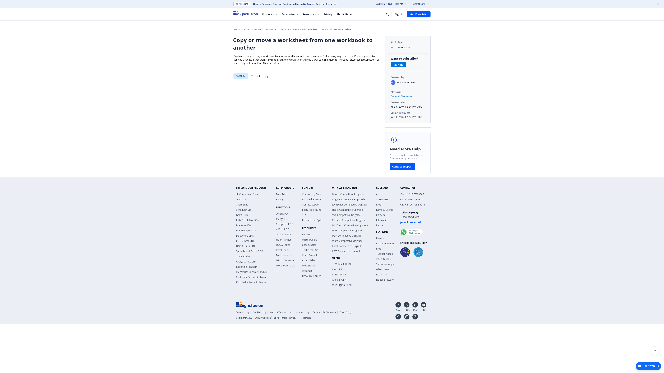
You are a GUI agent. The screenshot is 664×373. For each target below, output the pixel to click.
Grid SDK (241, 199)
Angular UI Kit (339, 279)
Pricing (328, 14)
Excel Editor (282, 250)
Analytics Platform (246, 261)
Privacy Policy (242, 312)
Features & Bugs (311, 209)
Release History (385, 279)
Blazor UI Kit (339, 274)
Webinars (307, 270)
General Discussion (265, 29)
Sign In (399, 14)
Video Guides (383, 259)
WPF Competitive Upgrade (347, 230)
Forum (247, 29)
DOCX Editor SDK (246, 246)
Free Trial (281, 194)
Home (236, 29)
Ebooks (306, 234)
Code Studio (243, 256)
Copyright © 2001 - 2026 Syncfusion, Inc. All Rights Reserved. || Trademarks (273, 317)
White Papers (309, 239)
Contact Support (402, 166)
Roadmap (381, 274)
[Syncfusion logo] (246, 13)
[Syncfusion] (250, 304)
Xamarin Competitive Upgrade (349, 220)
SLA (304, 215)
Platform (396, 92)
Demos (380, 238)
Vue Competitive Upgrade (346, 215)
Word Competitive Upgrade (347, 240)
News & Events (384, 209)
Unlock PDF (282, 213)
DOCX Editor (283, 244)
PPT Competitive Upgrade (346, 251)
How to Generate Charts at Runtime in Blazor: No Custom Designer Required (294, 4)
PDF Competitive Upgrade (346, 235)
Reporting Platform (246, 266)
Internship (381, 220)
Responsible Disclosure (324, 312)
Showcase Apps (385, 264)
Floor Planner (283, 239)
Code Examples (310, 255)
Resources (309, 14)
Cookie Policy (259, 312)
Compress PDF (284, 224)
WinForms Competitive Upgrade (350, 225)
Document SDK (244, 235)
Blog (378, 204)
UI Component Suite (247, 194)
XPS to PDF (282, 229)
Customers (382, 199)
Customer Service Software (251, 277)
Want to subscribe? (404, 58)
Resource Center (311, 276)
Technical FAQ (310, 250)
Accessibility (308, 260)
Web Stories (309, 265)
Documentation (385, 243)
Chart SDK (242, 204)
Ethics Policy (346, 312)
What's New (383, 269)
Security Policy (302, 312)
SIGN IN (240, 76)
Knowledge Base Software (251, 282)
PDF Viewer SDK (245, 240)
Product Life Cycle (312, 220)
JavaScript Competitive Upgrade (349, 204)
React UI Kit (338, 269)
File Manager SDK (246, 230)
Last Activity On (401, 112)
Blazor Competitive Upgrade (348, 194)
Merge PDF (282, 219)
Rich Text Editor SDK (247, 220)
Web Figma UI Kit (342, 284)
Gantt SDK (242, 215)
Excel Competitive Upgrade (347, 246)
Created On (398, 102)
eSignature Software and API (252, 272)
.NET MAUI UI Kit (341, 264)
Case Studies (309, 244)
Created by (397, 77)
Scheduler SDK (244, 209)
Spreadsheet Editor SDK (249, 251)
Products (268, 14)
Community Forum (312, 194)
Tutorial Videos (384, 253)
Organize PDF (284, 234)
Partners (381, 225)
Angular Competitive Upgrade (348, 199)
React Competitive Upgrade (347, 209)
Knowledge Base (311, 199)
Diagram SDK (243, 225)
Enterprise (288, 14)
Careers (380, 215)
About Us (342, 14)
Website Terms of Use (281, 312)
